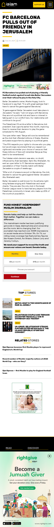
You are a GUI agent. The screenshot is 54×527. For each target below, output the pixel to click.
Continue (15, 276)
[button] (49, 456)
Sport (5, 45)
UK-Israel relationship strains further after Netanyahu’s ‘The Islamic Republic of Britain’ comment (32, 329)
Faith (18, 299)
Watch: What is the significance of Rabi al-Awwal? (33, 304)
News (18, 311)
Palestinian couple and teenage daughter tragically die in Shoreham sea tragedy (32, 317)
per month (15, 262)
